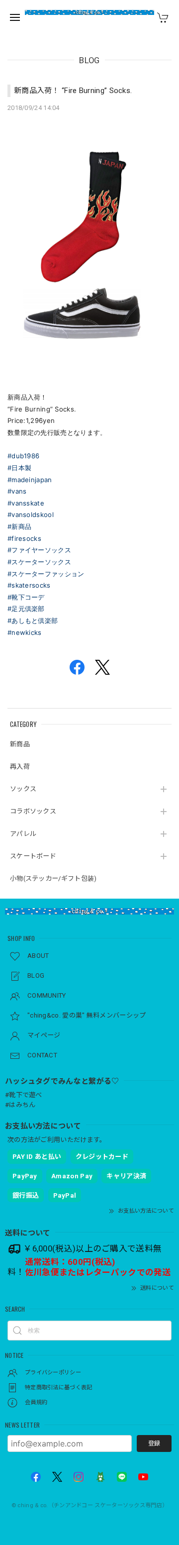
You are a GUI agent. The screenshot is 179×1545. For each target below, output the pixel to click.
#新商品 (19, 526)
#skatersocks (29, 585)
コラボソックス (33, 811)
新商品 (20, 744)
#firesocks (24, 538)
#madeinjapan (29, 480)
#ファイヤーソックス (39, 550)
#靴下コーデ (26, 597)
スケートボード (33, 856)
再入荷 (20, 766)
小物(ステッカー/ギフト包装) (53, 878)
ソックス (23, 789)
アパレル (23, 833)
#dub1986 (23, 456)
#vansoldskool (30, 514)
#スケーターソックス (39, 562)
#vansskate (25, 503)
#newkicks (24, 632)
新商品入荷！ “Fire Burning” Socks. (73, 90)
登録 (154, 1443)
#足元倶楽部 (26, 609)
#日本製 (19, 468)
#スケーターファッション (46, 574)
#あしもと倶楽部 (32, 620)
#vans (17, 491)
